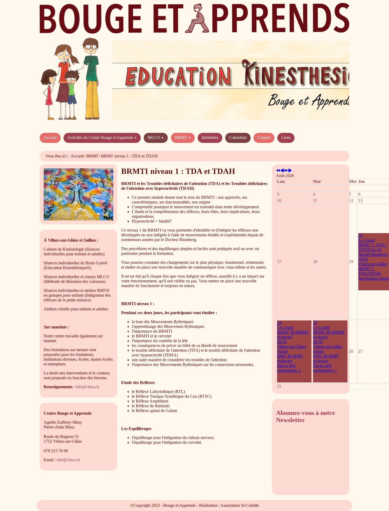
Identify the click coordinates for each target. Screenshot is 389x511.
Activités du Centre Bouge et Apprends (100, 137)
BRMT (181, 137)
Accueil (50, 137)
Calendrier (238, 137)
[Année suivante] (286, 171)
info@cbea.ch (87, 387)
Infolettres (210, 137)
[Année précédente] (278, 171)
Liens (286, 137)
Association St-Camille (239, 505)
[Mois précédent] (282, 171)
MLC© (154, 137)
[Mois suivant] (290, 171)
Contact (263, 137)
